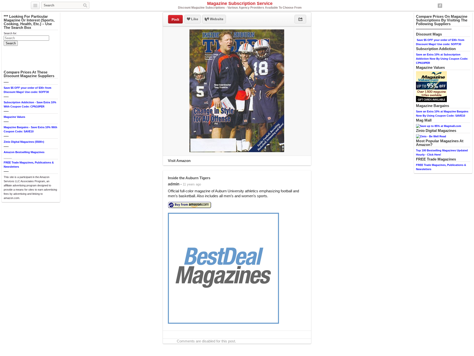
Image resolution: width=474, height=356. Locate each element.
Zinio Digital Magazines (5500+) (24, 141)
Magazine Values (14, 116)
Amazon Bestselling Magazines (24, 152)
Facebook (439, 5)
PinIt (175, 19)
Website (216, 19)
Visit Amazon (179, 161)
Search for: (10, 33)
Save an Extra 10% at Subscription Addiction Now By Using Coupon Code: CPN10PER (442, 58)
